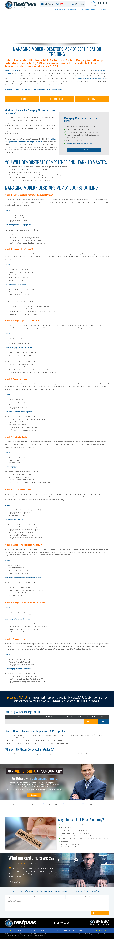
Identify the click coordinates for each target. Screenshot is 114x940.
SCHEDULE (22, 98)
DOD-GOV (56, 930)
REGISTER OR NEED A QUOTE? (57, 98)
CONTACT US (82, 930)
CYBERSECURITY (32, 930)
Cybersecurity (71, 10)
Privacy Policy (39, 934)
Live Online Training (92, 10)
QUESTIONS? (92, 98)
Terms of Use (48, 934)
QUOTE (103, 721)
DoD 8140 (81, 10)
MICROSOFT (44, 930)
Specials (9, 930)
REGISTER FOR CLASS (100, 930)
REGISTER (90, 721)
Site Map (31, 934)
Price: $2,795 (84, 150)
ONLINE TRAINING (68, 930)
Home (56, 10)
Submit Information (100, 913)
